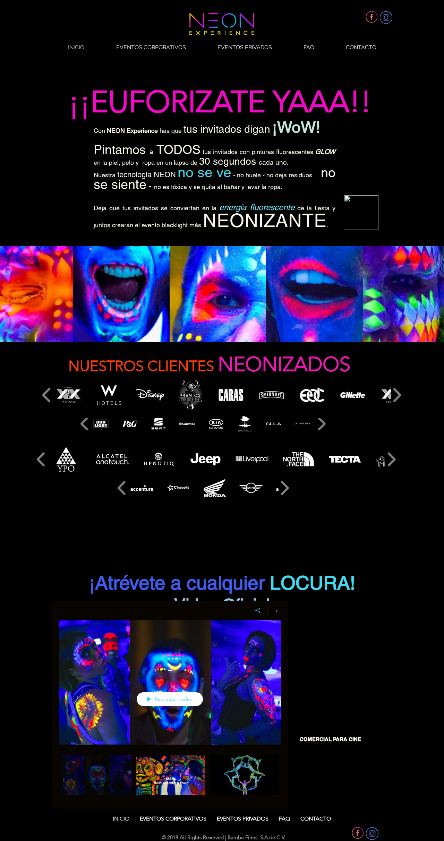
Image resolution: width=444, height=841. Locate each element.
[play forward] (397, 394)
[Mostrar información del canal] (274, 610)
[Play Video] (97, 775)
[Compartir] (257, 610)
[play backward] (46, 394)
